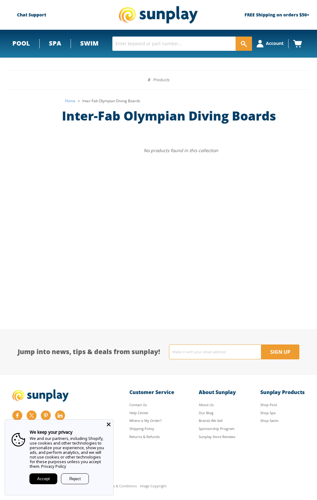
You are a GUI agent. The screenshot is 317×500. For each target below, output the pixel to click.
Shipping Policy (141, 428)
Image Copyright (153, 486)
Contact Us (138, 404)
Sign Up (280, 352)
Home (70, 101)
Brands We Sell (211, 420)
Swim (89, 43)
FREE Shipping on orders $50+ (277, 15)
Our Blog (206, 412)
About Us (206, 404)
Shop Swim (269, 420)
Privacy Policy (53, 466)
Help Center (139, 412)
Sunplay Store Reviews (217, 436)
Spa (55, 43)
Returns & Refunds (144, 436)
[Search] (244, 44)
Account (275, 43)
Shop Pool (268, 404)
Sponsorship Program (216, 428)
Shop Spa (268, 412)
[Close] (109, 424)
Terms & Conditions (121, 486)
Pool (21, 43)
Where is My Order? (145, 420)
